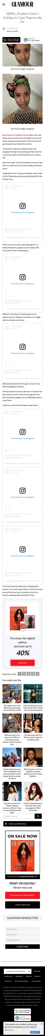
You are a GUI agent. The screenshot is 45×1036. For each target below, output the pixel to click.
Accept (35, 1032)
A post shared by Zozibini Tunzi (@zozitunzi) (22, 237)
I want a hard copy (22, 904)
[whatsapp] (33, 674)
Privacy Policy (36, 981)
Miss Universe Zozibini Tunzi (14, 135)
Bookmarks (19, 976)
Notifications (8, 976)
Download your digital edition (22, 895)
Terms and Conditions (21, 981)
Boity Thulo (29, 589)
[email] (37, 674)
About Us (38, 976)
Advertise (29, 976)
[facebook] (20, 674)
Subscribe (22, 662)
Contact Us (8, 981)
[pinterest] (28, 674)
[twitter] (24, 674)
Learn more (9, 1029)
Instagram (21, 173)
